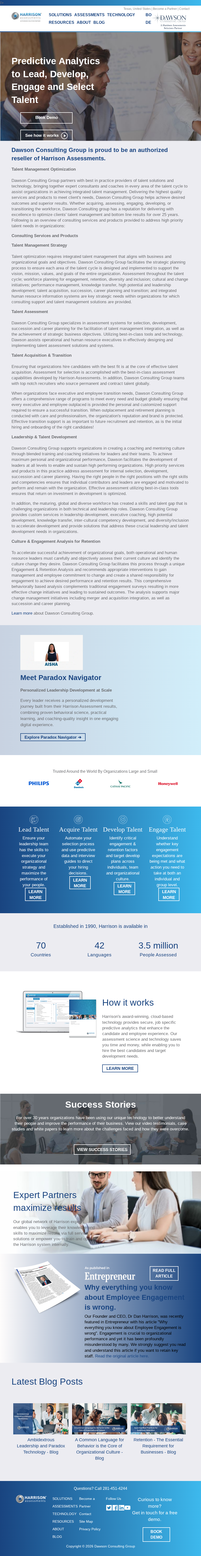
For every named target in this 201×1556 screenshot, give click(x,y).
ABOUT (58, 1529)
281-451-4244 (115, 1488)
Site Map (86, 1521)
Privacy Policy (89, 1529)
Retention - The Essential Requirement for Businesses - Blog (158, 1446)
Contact (184, 9)
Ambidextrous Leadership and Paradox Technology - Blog (41, 1446)
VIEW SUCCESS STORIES (102, 1149)
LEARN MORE (120, 1068)
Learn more (23, 613)
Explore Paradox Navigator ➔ (53, 737)
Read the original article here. (122, 1356)
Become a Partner (165, 9)
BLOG (99, 22)
